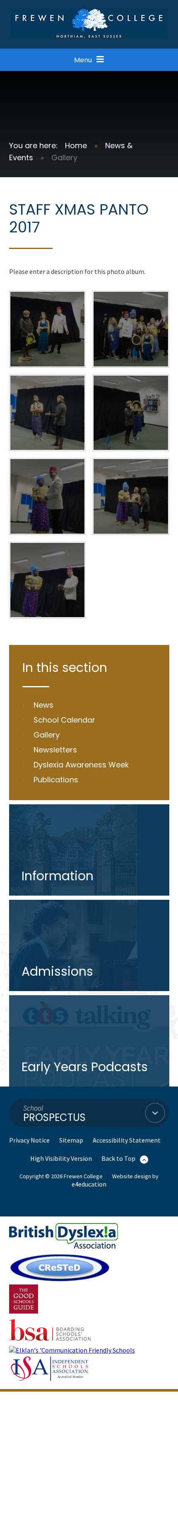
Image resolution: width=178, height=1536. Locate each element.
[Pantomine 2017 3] (131, 413)
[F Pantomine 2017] (131, 496)
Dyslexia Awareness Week (81, 764)
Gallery (64, 157)
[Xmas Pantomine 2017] (47, 329)
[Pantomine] (131, 329)
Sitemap (71, 1140)
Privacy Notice (29, 1140)
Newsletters (55, 750)
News (43, 705)
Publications (56, 779)
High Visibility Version (61, 1158)
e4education (89, 1184)
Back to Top (119, 1158)
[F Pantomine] (47, 496)
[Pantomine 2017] (47, 413)
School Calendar (64, 720)
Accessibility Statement (127, 1140)
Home (76, 145)
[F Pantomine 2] (47, 580)
